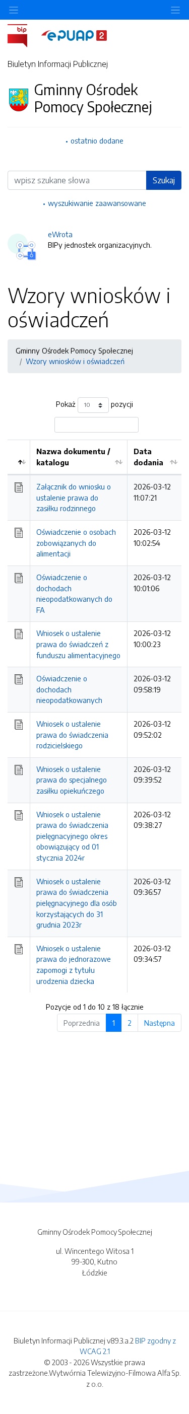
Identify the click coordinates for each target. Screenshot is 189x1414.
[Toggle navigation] (175, 10)
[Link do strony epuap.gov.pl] (74, 34)
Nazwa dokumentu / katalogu (73, 457)
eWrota (60, 234)
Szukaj (164, 180)
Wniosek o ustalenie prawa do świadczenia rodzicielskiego (72, 734)
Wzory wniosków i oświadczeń (75, 361)
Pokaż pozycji (94, 403)
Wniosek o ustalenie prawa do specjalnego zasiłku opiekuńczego (71, 779)
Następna (159, 1022)
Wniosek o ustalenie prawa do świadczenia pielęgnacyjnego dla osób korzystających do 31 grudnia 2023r (76, 903)
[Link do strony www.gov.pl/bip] (23, 34)
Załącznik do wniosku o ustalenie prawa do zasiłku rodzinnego (73, 497)
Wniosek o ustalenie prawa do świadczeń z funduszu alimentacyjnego (78, 643)
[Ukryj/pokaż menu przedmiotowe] (13, 10)
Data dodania (148, 457)
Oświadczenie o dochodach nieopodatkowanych (69, 689)
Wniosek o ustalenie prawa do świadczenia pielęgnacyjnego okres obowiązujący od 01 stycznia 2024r (72, 836)
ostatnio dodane (97, 140)
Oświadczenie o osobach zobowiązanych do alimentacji (76, 542)
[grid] (94, 716)
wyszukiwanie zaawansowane (97, 202)
